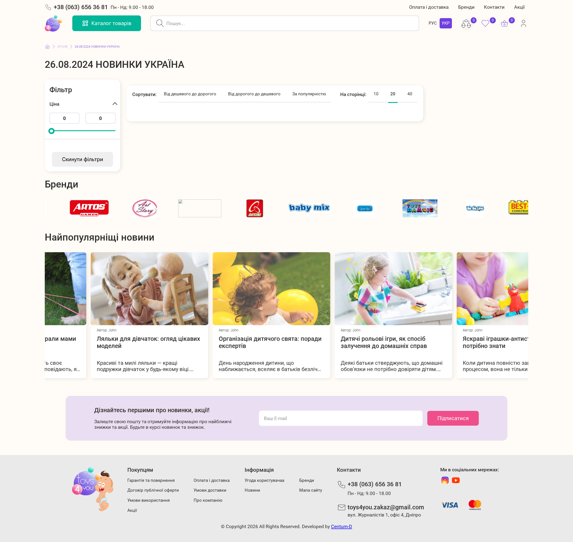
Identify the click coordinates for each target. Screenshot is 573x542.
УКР (446, 23)
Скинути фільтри (82, 159)
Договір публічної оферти (153, 490)
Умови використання (148, 500)
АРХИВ (62, 46)
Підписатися (453, 418)
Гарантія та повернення (151, 480)
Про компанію (208, 500)
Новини (252, 490)
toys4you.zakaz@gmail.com (386, 507)
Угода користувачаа (264, 480)
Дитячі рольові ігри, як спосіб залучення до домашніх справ (338, 342)
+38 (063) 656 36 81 (81, 7)
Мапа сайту (310, 490)
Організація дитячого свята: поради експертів (224, 342)
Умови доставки (210, 490)
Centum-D (341, 526)
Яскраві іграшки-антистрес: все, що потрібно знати (467, 342)
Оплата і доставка (429, 7)
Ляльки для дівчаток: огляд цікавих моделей (102, 342)
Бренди (466, 7)
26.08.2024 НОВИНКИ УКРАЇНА (97, 46)
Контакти (494, 7)
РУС (433, 23)
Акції (519, 7)
